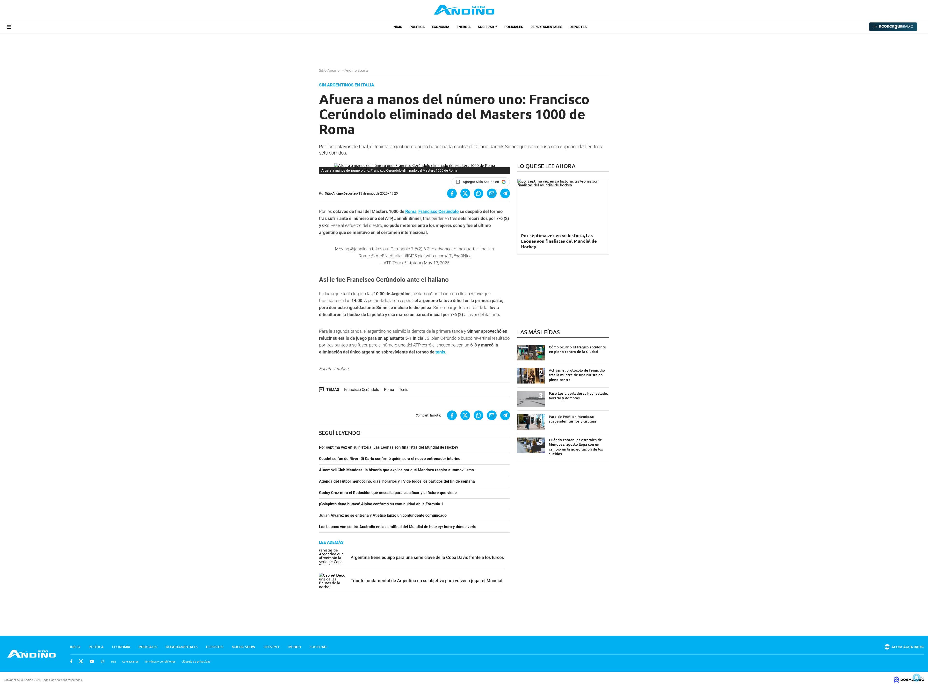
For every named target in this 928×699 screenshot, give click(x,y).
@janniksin (360, 248)
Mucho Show (243, 646)
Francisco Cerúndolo (438, 211)
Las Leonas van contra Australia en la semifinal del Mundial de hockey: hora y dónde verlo (397, 527)
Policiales (513, 27)
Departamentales (546, 27)
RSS (113, 661)
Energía (464, 27)
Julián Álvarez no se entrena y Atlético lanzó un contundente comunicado (383, 515)
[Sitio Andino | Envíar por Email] (492, 193)
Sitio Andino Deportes (341, 193)
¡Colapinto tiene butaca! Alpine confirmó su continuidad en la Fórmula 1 (381, 504)
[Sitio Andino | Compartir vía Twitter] (465, 193)
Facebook (71, 661)
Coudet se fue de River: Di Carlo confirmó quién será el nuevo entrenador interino (389, 459)
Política (417, 27)
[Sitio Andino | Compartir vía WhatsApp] (478, 193)
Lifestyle (272, 646)
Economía (440, 27)
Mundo (294, 646)
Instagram (102, 661)
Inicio (397, 27)
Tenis (403, 389)
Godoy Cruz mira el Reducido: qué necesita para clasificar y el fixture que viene (388, 493)
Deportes (578, 27)
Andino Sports (357, 70)
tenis (440, 351)
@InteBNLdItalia (386, 255)
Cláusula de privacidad (195, 661)
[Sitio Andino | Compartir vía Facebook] (452, 193)
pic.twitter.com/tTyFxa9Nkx (444, 255)
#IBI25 (411, 255)
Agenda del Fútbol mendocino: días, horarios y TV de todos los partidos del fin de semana (397, 481)
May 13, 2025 (437, 262)
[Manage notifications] (917, 677)
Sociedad (486, 26)
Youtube (91, 661)
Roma (411, 211)
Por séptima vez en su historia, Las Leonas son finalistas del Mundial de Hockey (388, 447)
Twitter (81, 661)
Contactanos (130, 661)
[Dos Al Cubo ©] (909, 681)
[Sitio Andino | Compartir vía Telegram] (505, 193)
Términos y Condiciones (160, 661)
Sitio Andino (330, 70)
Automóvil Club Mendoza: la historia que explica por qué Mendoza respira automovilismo (396, 470)
